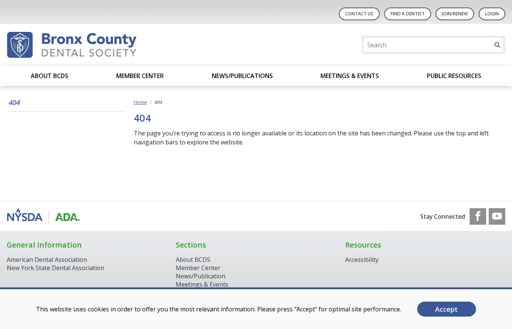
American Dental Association (47, 259)
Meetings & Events (349, 76)
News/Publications (242, 76)
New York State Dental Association (55, 268)
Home (140, 102)
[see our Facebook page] (478, 216)
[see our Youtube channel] (497, 216)
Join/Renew (455, 14)
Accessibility (362, 259)
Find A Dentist (408, 14)
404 (13, 102)
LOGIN (492, 14)
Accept (446, 309)
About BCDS (49, 76)
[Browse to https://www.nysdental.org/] (45, 216)
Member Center (140, 76)
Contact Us (359, 14)
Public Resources (454, 76)
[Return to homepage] (104, 45)
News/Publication (200, 276)
